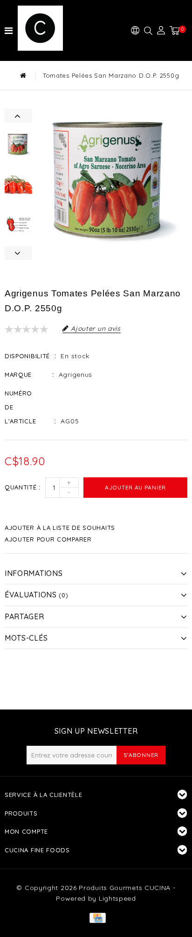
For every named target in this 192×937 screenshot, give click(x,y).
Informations (33, 573)
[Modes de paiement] (95, 917)
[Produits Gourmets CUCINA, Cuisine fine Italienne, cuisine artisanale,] (46, 28)
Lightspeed (117, 898)
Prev (18, 116)
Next (18, 253)
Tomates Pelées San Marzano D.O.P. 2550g (111, 75)
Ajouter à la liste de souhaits (60, 527)
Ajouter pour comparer (48, 539)
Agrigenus (75, 374)
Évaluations (36, 594)
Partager (24, 616)
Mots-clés (26, 638)
